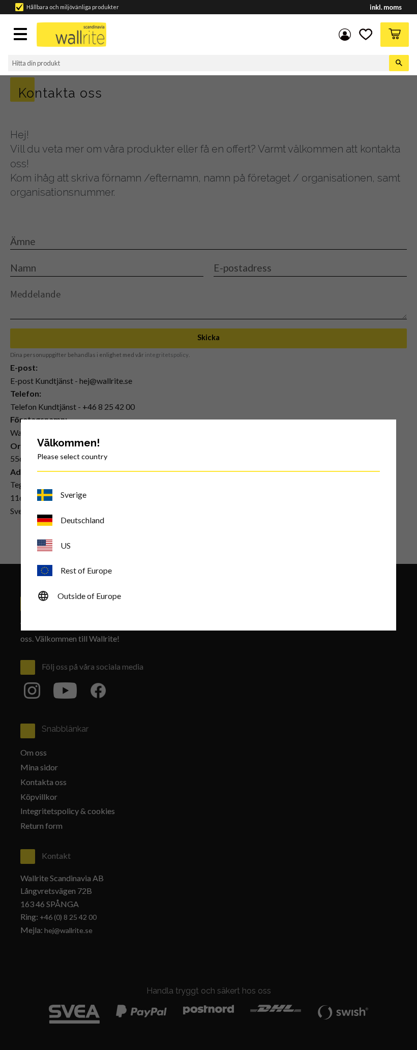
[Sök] (399, 63)
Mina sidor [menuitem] (345, 34)
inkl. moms (386, 7)
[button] (21, 35)
